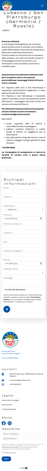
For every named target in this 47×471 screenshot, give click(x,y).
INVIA (6, 459)
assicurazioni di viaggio (10, 400)
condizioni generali (9, 409)
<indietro (6, 30)
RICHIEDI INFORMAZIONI (6, 309)
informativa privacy (10, 447)
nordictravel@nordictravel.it (20, 380)
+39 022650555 (15, 384)
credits (22, 468)
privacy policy (7, 405)
